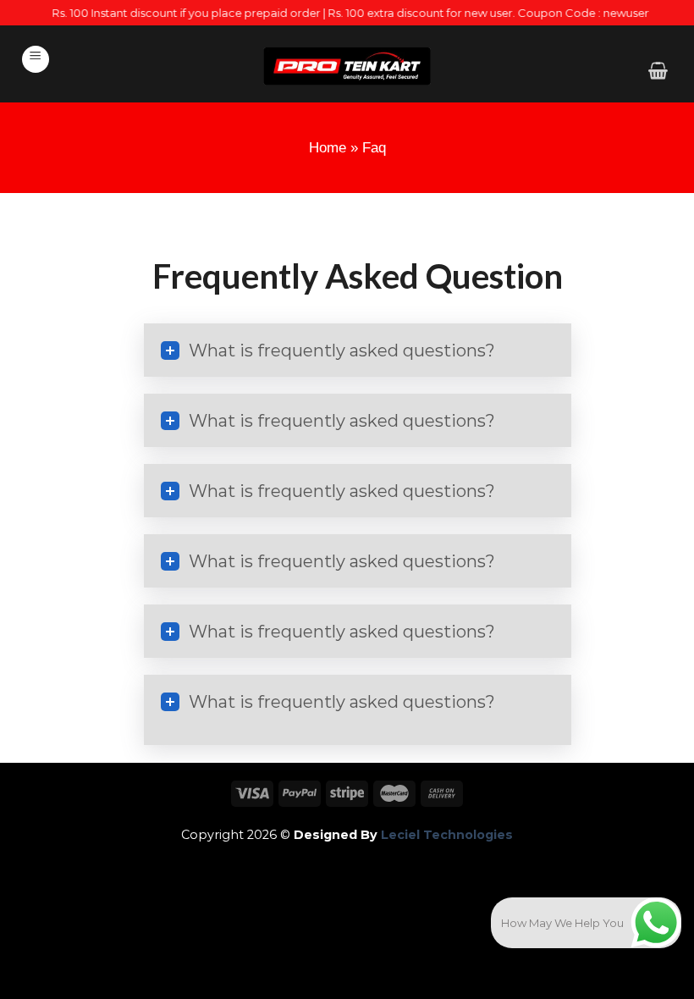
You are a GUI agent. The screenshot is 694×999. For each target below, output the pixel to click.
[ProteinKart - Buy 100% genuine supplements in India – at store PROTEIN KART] (347, 66)
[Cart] (658, 70)
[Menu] (35, 59)
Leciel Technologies (445, 834)
